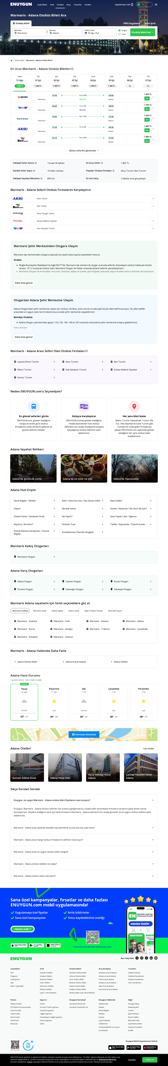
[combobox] (31, 33)
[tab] (21, 23)
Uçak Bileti (15, 969)
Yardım (131, 1010)
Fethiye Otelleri (46, 989)
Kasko (42, 1004)
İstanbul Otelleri (46, 972)
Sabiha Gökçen (134, 972)
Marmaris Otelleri (47, 986)
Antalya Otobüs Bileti (77, 989)
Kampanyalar (133, 1007)
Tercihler (132, 1060)
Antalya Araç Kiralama (107, 982)
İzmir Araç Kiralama (106, 979)
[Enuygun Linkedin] (151, 958)
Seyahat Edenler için (77, 1004)
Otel (42, 969)
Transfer (132, 969)
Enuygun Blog (133, 1004)
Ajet (12, 982)
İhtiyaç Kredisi (16, 1004)
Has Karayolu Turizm (46, 228)
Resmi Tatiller (133, 1017)
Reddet (29, 1062)
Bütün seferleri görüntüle (82, 150)
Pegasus (13, 976)
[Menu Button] (144, 4)
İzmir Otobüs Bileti (76, 979)
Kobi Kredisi (15, 1017)
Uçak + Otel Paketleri (48, 993)
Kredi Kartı (14, 1020)
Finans (13, 1000)
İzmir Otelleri (45, 982)
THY (12, 972)
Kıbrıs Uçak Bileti (16, 986)
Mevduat (14, 1023)
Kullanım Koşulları (135, 1027)
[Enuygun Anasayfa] (21, 5)
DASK (42, 1023)
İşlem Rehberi (133, 1014)
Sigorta (43, 1000)
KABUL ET (150, 1060)
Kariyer (101, 1017)
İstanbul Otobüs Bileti (77, 972)
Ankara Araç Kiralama (107, 976)
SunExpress (15, 979)
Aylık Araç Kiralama (106, 986)
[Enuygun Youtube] (156, 958)
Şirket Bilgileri (104, 1010)
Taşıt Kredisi (15, 1014)
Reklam (102, 1014)
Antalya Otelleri (46, 976)
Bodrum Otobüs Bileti (77, 982)
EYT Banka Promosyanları (20, 1007)
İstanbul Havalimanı (136, 976)
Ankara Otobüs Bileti (77, 976)
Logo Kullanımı (104, 1020)
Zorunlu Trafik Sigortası (49, 1007)
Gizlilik (130, 1030)
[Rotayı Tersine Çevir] (47, 32)
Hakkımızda (103, 1004)
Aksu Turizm (42, 198)
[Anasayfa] (11, 60)
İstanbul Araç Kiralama (108, 972)
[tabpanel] (84, 32)
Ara (147, 98)
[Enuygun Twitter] (146, 958)
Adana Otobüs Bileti (77, 986)
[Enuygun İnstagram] (141, 958)
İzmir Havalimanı (134, 982)
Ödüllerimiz (103, 1023)
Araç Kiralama (105, 969)
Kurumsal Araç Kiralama (108, 989)
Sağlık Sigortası (46, 1014)
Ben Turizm (42, 206)
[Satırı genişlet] (153, 198)
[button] (84, 734)
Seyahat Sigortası (47, 1010)
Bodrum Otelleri (46, 979)
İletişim (101, 1007)
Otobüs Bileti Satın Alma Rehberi (82, 993)
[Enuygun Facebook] (137, 958)
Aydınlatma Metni (135, 1023)
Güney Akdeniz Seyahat (47, 221)
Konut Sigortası (46, 1020)
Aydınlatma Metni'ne (107, 1059)
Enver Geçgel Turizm (45, 213)
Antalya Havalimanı (135, 979)
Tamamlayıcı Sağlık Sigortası (51, 1017)
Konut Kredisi (15, 1010)
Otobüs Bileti (19, 60)
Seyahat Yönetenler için (78, 1007)
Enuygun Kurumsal (77, 1000)
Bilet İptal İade (134, 1020)
